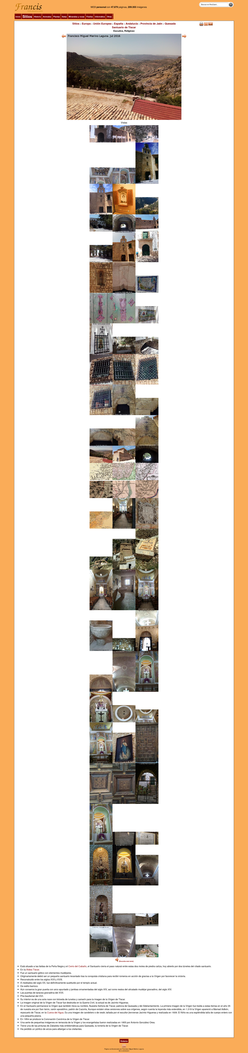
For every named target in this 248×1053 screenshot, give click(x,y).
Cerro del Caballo (77, 966)
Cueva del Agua (55, 1012)
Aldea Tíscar (32, 969)
